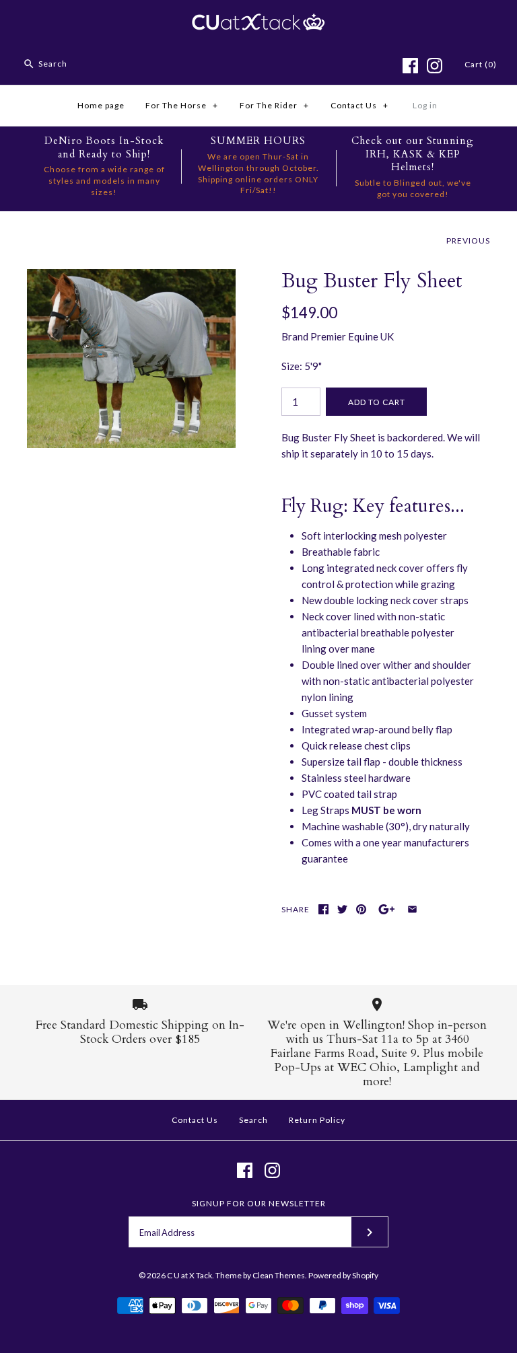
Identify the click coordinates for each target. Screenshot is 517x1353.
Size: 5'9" (301, 366)
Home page (101, 105)
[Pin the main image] (361, 909)
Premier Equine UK (352, 336)
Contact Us (359, 105)
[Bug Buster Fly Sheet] (131, 277)
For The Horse (181, 105)
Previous (468, 240)
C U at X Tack (189, 1275)
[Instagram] (434, 65)
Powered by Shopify (343, 1275)
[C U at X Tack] (258, 21)
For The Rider (274, 105)
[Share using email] (412, 909)
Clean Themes (278, 1275)
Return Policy (317, 1120)
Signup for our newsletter (259, 1203)
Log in (425, 105)
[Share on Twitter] (342, 909)
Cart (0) (480, 64)
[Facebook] (410, 65)
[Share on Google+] (387, 909)
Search (253, 1120)
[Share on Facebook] (323, 909)
